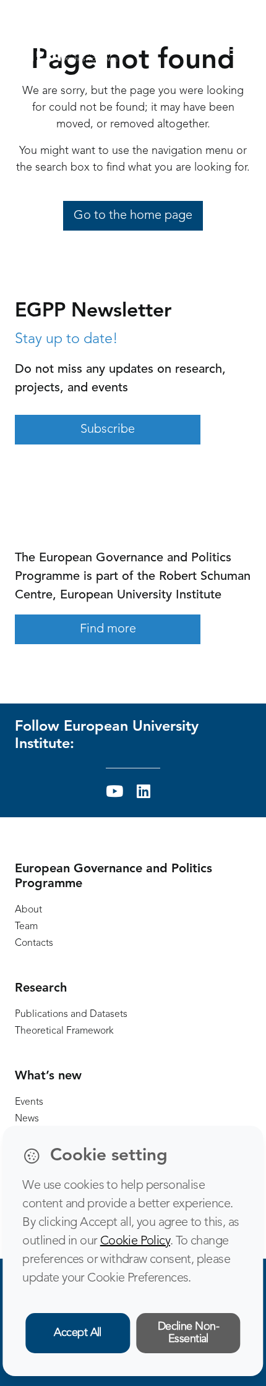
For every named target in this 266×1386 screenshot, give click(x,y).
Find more (108, 629)
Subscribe (107, 429)
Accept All (77, 1332)
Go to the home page (133, 216)
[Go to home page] (66, 50)
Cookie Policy (135, 1241)
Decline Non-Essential (189, 1333)
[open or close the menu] (241, 50)
